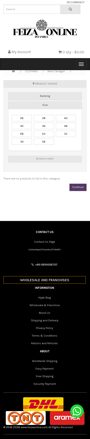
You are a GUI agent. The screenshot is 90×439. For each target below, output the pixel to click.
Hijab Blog (44, 297)
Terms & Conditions (44, 335)
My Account (21, 52)
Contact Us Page (44, 241)
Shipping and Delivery (44, 320)
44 (43, 126)
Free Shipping (44, 376)
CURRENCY (77, 2)
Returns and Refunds (44, 343)
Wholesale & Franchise (45, 305)
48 (22, 133)
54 (22, 141)
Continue (78, 187)
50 (43, 133)
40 (66, 118)
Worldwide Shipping (44, 361)
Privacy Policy (44, 328)
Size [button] (45, 105)
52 (65, 133)
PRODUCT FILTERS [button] (46, 83)
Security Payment (44, 383)
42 (22, 126)
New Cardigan (56, 71)
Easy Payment (45, 368)
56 (43, 141)
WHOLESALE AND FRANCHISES (44, 280)
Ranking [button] (45, 96)
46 (66, 126)
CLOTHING (31, 71)
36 (22, 118)
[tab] (45, 96)
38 (43, 118)
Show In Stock (46, 158)
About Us (44, 312)
